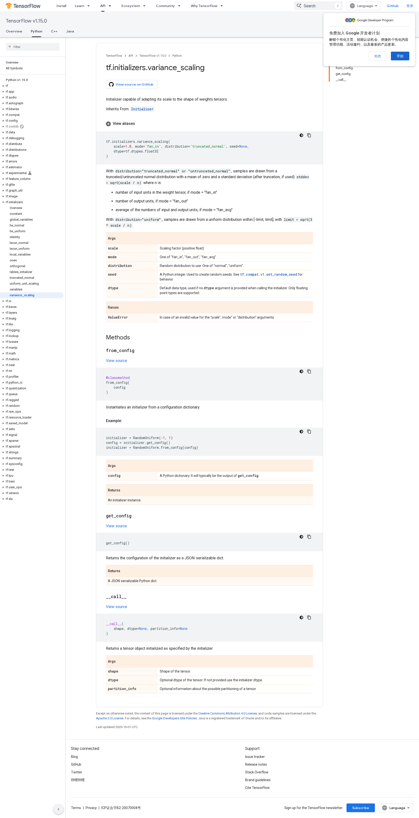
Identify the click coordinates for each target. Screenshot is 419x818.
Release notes (256, 764)
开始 (400, 56)
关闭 (377, 56)
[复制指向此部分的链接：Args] (120, 238)
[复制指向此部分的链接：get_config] (136, 516)
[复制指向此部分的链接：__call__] (131, 597)
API (102, 6)
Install (61, 6)
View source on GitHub (134, 84)
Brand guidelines (258, 780)
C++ (54, 31)
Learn (79, 6)
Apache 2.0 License (109, 718)
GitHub (393, 6)
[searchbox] (32, 47)
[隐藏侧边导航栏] (58, 809)
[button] (31, 86)
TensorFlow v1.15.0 (26, 21)
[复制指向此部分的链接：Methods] (135, 338)
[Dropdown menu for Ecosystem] (146, 6)
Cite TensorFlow (257, 788)
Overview (14, 31)
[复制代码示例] (309, 135)
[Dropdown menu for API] (111, 6)
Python (36, 31)
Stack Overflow (256, 772)
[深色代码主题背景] (301, 135)
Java (70, 31)
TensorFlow (114, 55)
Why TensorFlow (204, 6)
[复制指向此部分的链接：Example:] (127, 421)
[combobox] (318, 5)
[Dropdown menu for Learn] (90, 6)
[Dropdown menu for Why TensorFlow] (223, 6)
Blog (74, 757)
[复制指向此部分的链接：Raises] (124, 308)
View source (116, 360)
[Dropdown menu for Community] (180, 6)
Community (165, 6)
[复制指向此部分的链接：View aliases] (140, 124)
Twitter (76, 772)
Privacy (91, 808)
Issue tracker (255, 757)
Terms (76, 808)
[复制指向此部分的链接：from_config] (139, 351)
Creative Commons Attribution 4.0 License (227, 713)
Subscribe (360, 808)
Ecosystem (130, 6)
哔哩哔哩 (78, 780)
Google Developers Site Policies (174, 718)
